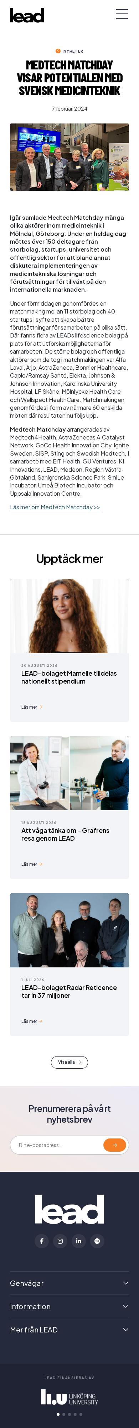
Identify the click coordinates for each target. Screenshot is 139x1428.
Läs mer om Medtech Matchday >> (55, 507)
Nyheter (73, 51)
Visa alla (66, 1062)
